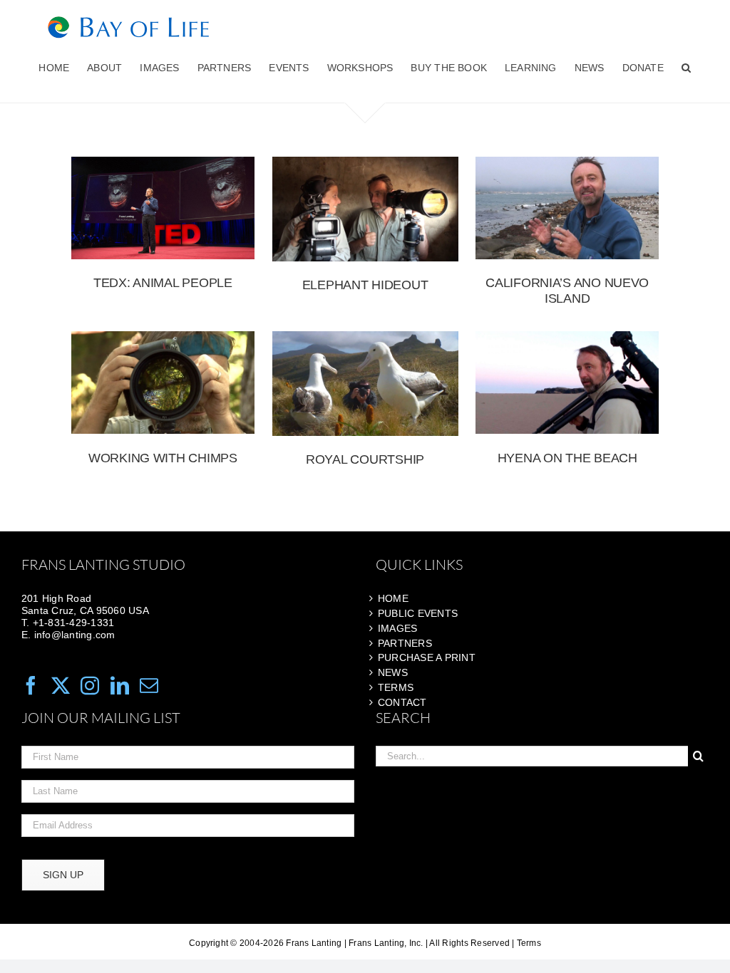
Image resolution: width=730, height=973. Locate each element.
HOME (393, 598)
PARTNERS (405, 643)
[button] (686, 67)
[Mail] (149, 685)
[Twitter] (60, 685)
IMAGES (397, 628)
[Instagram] (90, 685)
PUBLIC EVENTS (418, 613)
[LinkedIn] (119, 685)
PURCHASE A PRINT (426, 657)
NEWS (393, 672)
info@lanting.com (74, 634)
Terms (529, 943)
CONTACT (402, 702)
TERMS (395, 687)
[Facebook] (30, 685)
